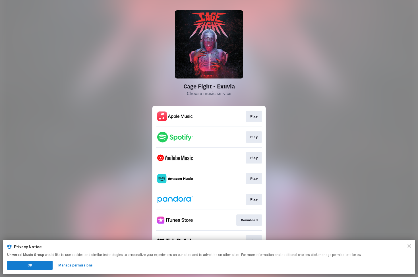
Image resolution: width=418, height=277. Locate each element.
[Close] (409, 246)
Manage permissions (75, 265)
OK (30, 265)
